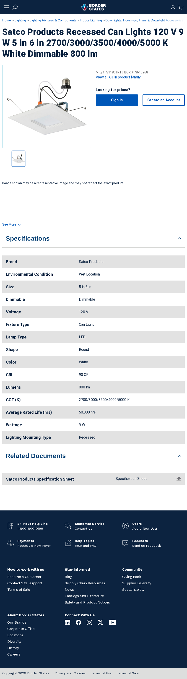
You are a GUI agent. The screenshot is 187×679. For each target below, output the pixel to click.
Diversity (14, 641)
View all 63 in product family (118, 77)
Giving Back (131, 577)
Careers (13, 654)
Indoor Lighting (91, 20)
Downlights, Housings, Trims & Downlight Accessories (144, 20)
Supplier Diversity (136, 583)
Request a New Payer (34, 545)
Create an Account (163, 100)
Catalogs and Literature (84, 596)
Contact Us (83, 528)
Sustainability (133, 589)
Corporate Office (20, 629)
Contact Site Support (24, 583)
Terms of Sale (18, 589)
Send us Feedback (146, 545)
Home (6, 20)
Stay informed (77, 569)
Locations (15, 635)
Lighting (20, 20)
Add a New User (144, 528)
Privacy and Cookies (70, 673)
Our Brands (16, 622)
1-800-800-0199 (30, 528)
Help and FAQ (85, 545)
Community (132, 569)
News (69, 589)
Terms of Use (101, 673)
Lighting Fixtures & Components (52, 20)
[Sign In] (173, 7)
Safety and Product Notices (87, 602)
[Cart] (181, 7)
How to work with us (25, 569)
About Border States (25, 615)
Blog (68, 577)
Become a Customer (24, 577)
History (13, 648)
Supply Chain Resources (85, 583)
